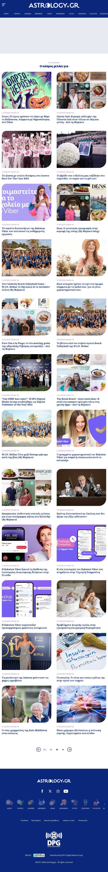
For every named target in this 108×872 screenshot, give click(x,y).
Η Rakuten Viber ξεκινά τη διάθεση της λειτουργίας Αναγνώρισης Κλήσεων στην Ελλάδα (25, 572)
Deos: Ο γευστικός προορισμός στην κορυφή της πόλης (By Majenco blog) (78, 230)
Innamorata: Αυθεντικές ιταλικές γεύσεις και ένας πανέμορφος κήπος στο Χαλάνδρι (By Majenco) (26, 516)
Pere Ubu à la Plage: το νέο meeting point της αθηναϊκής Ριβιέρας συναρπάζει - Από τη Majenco (26, 346)
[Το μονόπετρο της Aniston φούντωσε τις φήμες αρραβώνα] (26, 651)
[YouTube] (66, 792)
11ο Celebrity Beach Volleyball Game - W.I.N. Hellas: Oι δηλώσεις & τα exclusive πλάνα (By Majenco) (26, 286)
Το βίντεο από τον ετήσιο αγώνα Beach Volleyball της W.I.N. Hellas (79, 345)
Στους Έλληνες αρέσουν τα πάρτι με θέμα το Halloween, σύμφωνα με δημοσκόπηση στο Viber (26, 119)
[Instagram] (58, 792)
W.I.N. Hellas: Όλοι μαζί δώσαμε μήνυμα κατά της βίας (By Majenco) (25, 456)
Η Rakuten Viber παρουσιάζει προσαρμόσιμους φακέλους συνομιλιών (24, 626)
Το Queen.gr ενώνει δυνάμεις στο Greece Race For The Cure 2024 (25, 177)
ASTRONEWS (54, 63)
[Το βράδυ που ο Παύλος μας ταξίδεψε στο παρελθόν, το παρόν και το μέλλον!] (81, 149)
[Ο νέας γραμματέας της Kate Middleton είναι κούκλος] (26, 704)
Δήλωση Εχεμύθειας (51, 820)
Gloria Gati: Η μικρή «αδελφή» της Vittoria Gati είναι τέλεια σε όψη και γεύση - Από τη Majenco (78, 119)
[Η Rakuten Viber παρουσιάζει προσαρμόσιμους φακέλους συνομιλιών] (26, 598)
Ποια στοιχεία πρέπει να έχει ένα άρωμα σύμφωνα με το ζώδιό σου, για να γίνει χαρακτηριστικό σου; (80, 286)
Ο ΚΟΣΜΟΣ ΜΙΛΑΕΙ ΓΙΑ (10, 113)
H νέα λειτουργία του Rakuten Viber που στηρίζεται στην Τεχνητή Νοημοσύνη (80, 571)
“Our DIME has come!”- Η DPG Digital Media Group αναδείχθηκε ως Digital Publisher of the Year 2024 (23, 401)
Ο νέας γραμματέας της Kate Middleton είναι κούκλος (24, 732)
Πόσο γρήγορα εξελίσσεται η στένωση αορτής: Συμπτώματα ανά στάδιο (79, 732)
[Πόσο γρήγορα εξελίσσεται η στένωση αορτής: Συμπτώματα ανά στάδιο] (81, 704)
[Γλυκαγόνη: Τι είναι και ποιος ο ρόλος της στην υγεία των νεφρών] (81, 651)
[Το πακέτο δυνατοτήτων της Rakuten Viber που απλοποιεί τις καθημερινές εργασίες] (26, 202)
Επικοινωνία (83, 820)
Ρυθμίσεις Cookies (69, 820)
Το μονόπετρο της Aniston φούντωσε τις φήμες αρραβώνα (25, 679)
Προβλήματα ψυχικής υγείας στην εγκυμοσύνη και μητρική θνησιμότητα (79, 626)
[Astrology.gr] (54, 6)
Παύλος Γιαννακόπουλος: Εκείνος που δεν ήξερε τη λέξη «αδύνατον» (81, 515)
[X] (50, 792)
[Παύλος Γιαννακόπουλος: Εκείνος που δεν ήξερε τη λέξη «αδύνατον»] (81, 487)
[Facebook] (42, 792)
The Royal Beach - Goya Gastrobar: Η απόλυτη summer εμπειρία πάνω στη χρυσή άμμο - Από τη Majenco (78, 401)
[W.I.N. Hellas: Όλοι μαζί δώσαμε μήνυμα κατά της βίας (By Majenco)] (26, 428)
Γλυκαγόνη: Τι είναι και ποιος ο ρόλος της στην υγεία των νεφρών (81, 679)
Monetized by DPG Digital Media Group (66, 855)
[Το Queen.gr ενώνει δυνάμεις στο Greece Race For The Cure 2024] (26, 149)
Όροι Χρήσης (36, 820)
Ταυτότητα (24, 820)
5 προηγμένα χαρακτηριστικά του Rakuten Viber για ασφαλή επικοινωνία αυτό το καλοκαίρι (81, 457)
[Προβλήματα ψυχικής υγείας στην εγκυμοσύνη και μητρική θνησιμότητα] (81, 598)
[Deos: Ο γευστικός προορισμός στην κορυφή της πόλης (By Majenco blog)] (81, 202)
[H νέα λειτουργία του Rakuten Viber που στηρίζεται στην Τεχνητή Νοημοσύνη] (81, 543)
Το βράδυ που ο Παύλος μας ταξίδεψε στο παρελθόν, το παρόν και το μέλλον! (81, 177)
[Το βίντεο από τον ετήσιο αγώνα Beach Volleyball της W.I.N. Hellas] (81, 317)
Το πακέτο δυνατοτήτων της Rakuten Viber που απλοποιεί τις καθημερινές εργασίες (23, 231)
